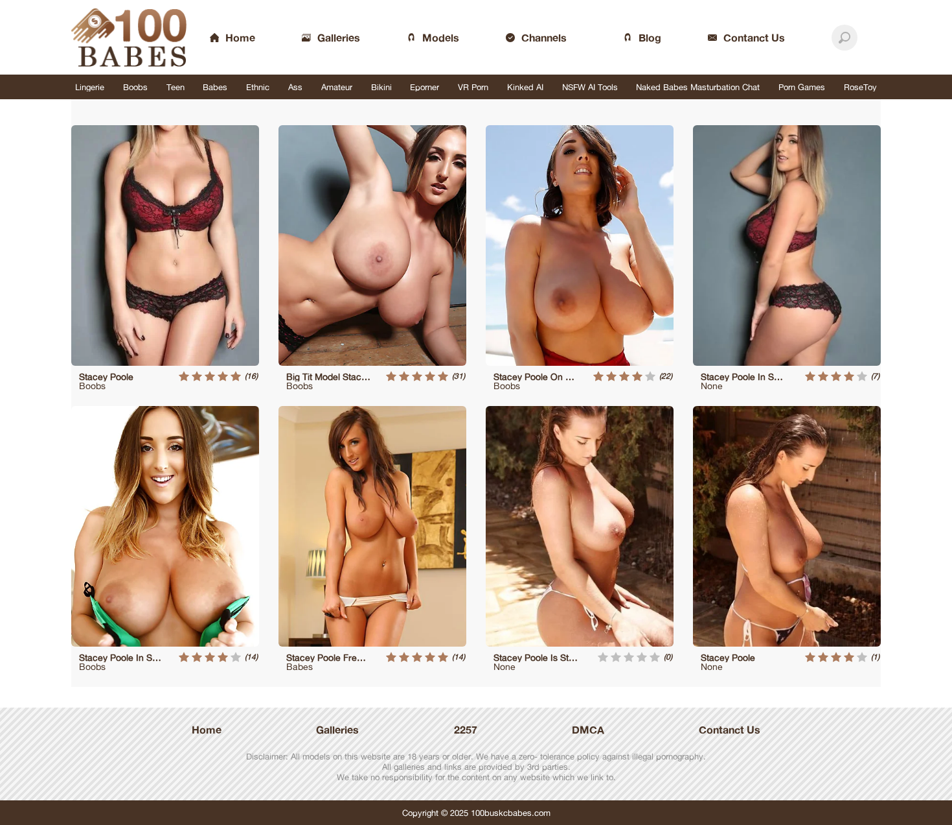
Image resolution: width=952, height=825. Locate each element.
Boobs (135, 87)
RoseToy (860, 87)
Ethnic (257, 87)
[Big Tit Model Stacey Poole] (372, 245)
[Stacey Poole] (165, 245)
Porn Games (801, 87)
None (712, 385)
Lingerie (89, 87)
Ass (295, 87)
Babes (215, 87)
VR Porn (473, 87)
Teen (175, 87)
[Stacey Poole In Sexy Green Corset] (165, 526)
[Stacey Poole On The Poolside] (580, 245)
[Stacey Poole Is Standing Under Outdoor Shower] (580, 526)
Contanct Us (729, 729)
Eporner (424, 87)
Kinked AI (525, 87)
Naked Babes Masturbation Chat (698, 87)
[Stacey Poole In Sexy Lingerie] (787, 245)
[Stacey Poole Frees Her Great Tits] (372, 526)
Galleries (337, 729)
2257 (465, 729)
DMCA (588, 729)
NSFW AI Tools (590, 87)
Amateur (336, 87)
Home (206, 729)
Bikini (381, 87)
